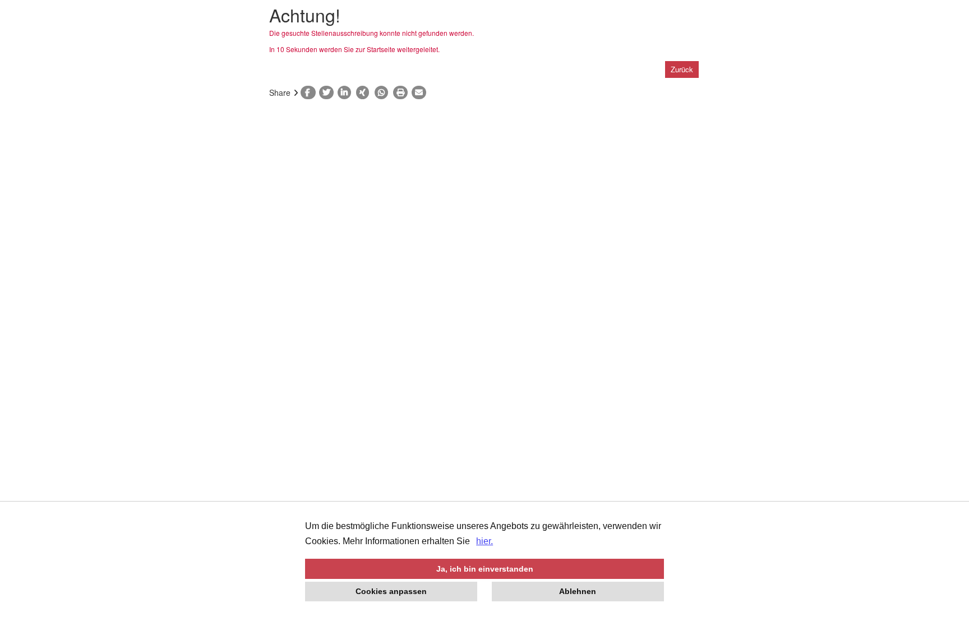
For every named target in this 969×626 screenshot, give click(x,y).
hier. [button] (484, 541)
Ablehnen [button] (577, 591)
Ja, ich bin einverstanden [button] (484, 568)
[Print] (402, 92)
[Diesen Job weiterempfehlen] (421, 92)
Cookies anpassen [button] (391, 591)
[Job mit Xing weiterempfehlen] (365, 92)
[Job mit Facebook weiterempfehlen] (310, 92)
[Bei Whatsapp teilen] (384, 92)
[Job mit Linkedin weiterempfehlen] (347, 92)
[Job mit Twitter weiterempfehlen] (328, 92)
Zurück (682, 69)
